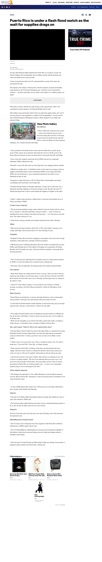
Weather (69, 2)
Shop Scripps (85, 2)
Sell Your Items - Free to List (29, 456)
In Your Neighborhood (82, 7)
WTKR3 (3, 7)
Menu (48, 2)
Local (55, 2)
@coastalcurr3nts (10, 7)
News (12, 15)
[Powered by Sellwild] (62, 504)
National (61, 2)
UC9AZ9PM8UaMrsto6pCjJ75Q (7, 7)
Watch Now (95, 2)
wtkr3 (5, 7)
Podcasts (73, 7)
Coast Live (92, 7)
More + (98, 7)
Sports (76, 2)
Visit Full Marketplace (60, 456)
